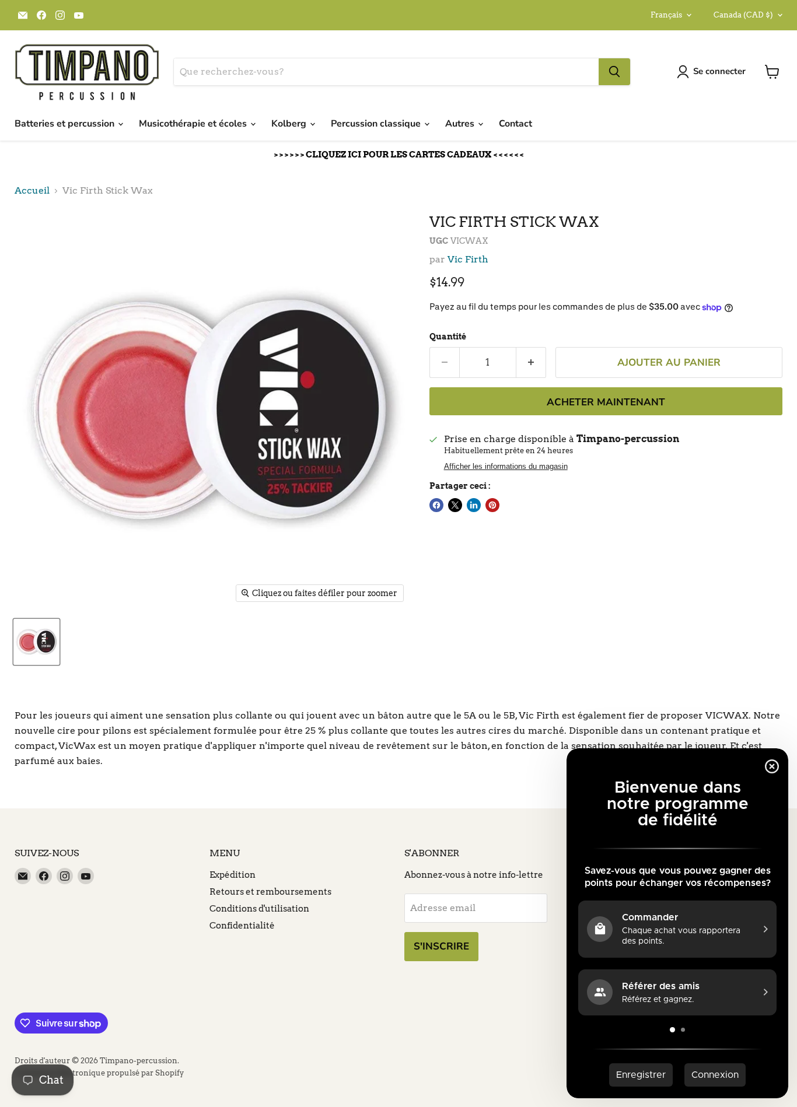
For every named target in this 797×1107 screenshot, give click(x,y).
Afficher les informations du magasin (506, 467)
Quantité (447, 336)
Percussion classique (377, 123)
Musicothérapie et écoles (194, 123)
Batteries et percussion (66, 123)
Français (666, 14)
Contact (515, 123)
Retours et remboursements (270, 892)
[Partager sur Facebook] (436, 505)
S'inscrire (441, 946)
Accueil (32, 190)
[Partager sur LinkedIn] (474, 505)
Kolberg (290, 123)
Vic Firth (468, 259)
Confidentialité (242, 925)
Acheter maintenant (606, 402)
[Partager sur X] (455, 505)
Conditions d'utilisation (259, 908)
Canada (743, 14)
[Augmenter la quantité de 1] (531, 363)
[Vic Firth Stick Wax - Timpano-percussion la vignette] (36, 642)
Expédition (232, 875)
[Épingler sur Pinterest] (492, 505)
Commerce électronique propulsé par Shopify (99, 1073)
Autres (461, 123)
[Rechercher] (614, 71)
